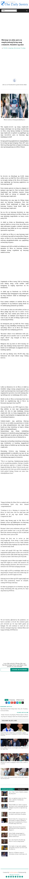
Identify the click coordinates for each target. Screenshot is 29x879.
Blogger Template (14, 874)
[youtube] (20, 876)
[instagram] (13, 876)
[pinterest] (22, 876)
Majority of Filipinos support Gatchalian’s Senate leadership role (18, 853)
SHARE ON (20, 669)
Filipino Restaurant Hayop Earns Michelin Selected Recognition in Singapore (17, 828)
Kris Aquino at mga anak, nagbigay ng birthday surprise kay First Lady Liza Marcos (18, 847)
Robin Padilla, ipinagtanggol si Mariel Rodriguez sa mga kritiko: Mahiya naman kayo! (17, 835)
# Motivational (20, 700)
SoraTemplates (13, 872)
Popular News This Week (7, 789)
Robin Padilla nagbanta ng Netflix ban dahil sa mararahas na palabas (17, 813)
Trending (23, 48)
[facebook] (6, 876)
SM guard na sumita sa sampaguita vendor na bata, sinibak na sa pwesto (14, 763)
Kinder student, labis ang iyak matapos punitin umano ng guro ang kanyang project (14, 778)
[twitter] (9, 876)
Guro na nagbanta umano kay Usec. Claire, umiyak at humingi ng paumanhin (18, 800)
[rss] (15, 876)
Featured (21, 789)
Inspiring (11, 48)
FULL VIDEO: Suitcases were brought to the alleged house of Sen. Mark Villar (14, 748)
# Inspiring (12, 700)
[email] (17, 876)
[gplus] (11, 876)
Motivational (17, 48)
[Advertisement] (14, 26)
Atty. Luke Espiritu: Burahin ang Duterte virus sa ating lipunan (17, 840)
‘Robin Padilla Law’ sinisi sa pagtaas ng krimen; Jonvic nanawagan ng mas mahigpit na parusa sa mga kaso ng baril (18, 807)
